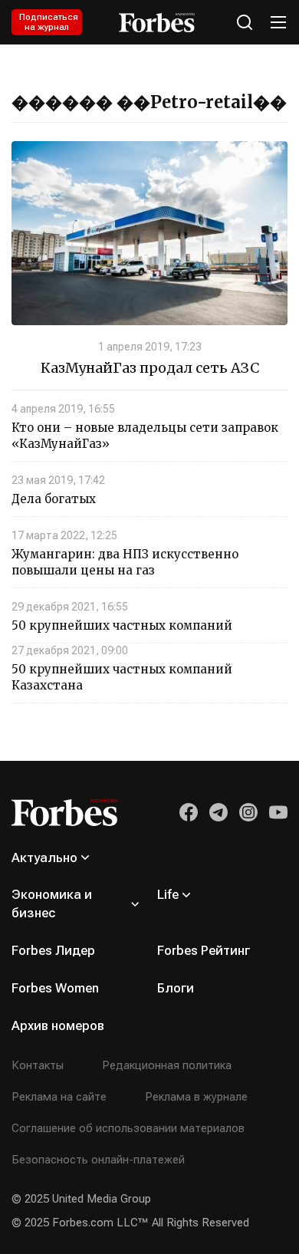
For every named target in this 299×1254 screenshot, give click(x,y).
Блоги (175, 988)
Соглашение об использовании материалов (128, 1128)
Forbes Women (55, 988)
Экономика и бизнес (52, 903)
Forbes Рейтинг (203, 950)
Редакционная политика (167, 1065)
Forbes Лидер (53, 950)
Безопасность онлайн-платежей (98, 1160)
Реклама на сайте (59, 1097)
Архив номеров (58, 1025)
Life (168, 894)
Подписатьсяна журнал (48, 22)
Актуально (44, 857)
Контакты (38, 1065)
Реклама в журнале (196, 1097)
